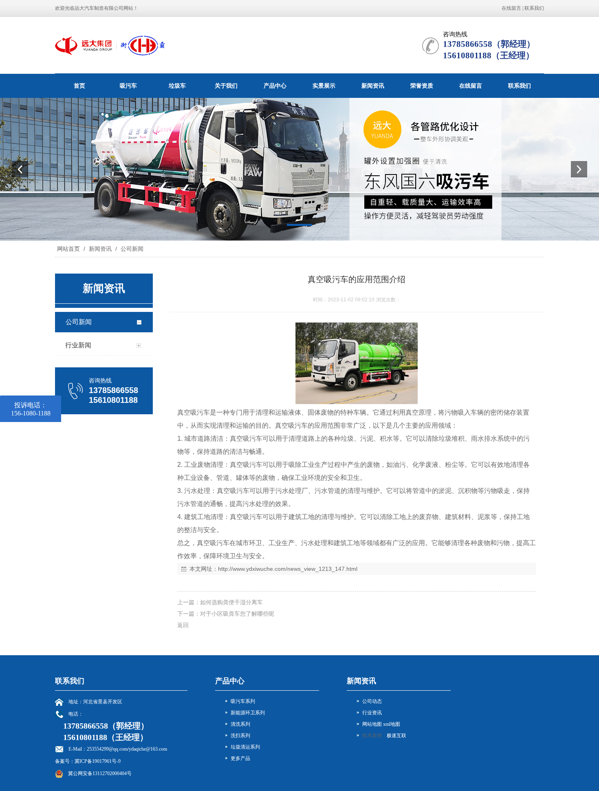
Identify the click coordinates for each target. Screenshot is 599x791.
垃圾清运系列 (245, 747)
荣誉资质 (421, 85)
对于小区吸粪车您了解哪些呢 (237, 613)
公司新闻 (131, 248)
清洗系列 (240, 724)
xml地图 (391, 724)
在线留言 (511, 8)
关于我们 (226, 85)
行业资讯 (372, 713)
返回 (183, 625)
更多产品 (240, 758)
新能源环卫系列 (248, 713)
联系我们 (534, 8)
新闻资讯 (372, 85)
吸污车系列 (243, 701)
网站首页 (68, 248)
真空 (183, 412)
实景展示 (324, 85)
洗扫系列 (240, 735)
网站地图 (372, 724)
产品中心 (275, 85)
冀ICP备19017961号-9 (98, 761)
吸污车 (128, 85)
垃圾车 (177, 85)
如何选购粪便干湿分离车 (231, 602)
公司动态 (372, 701)
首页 (79, 85)
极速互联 (396, 735)
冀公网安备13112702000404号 (100, 773)
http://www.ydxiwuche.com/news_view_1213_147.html (287, 569)
